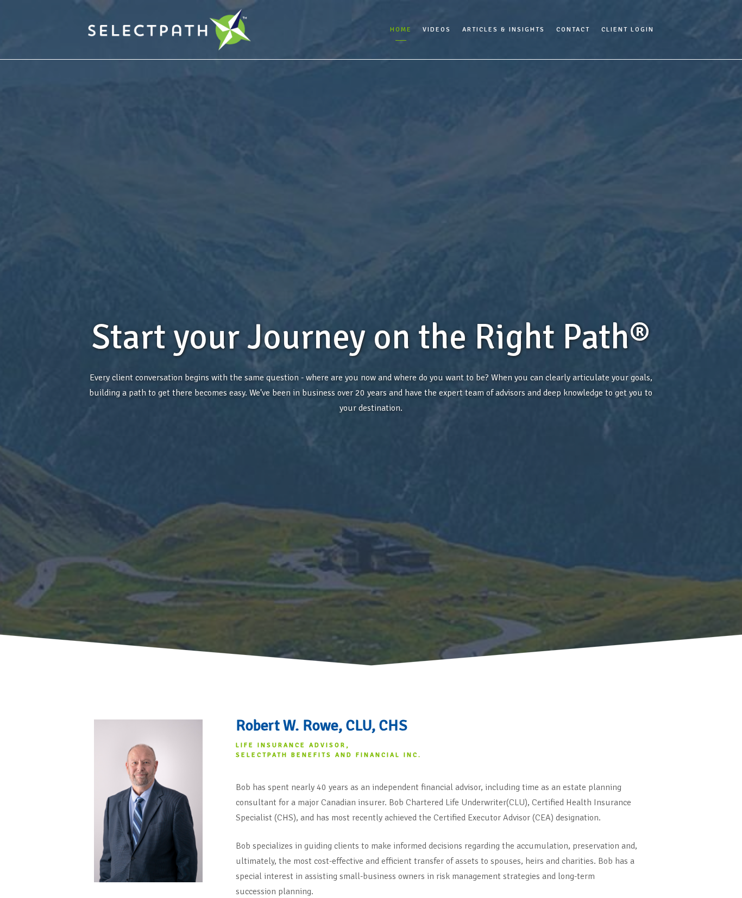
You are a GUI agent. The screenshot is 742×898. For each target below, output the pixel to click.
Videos (437, 30)
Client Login (627, 30)
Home (401, 30)
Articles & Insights (503, 30)
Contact (573, 30)
